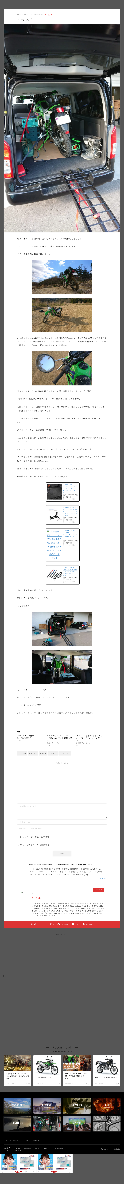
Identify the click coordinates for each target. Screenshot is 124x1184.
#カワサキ (33, 753)
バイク (49, 15)
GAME (8, 1150)
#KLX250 (22, 753)
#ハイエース (65, 753)
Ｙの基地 (7, 1148)
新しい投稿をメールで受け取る (34, 844)
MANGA (18, 1150)
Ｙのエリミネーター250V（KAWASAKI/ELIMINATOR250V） (59, 738)
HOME (6, 1141)
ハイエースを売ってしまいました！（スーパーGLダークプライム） (89, 738)
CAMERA (27, 1148)
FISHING (47, 1148)
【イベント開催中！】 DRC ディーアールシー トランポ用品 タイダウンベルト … (70, 572)
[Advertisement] (42, 782)
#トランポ (53, 753)
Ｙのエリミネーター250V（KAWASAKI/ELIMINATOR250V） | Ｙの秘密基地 (57, 865)
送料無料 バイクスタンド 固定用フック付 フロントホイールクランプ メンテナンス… (70, 512)
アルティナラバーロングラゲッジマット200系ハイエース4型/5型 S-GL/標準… (70, 489)
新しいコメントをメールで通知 (34, 837)
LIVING (17, 1148)
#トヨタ (43, 753)
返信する (103, 879)
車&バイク (16, 1141)
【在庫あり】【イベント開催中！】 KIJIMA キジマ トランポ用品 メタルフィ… (70, 535)
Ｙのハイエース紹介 (25, 736)
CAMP (37, 1148)
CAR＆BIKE (59, 1148)
